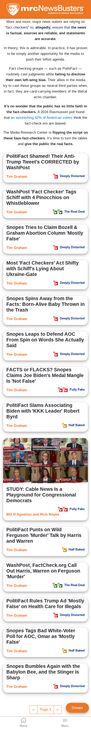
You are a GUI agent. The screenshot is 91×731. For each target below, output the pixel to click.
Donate (77, 708)
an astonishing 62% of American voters (42, 118)
